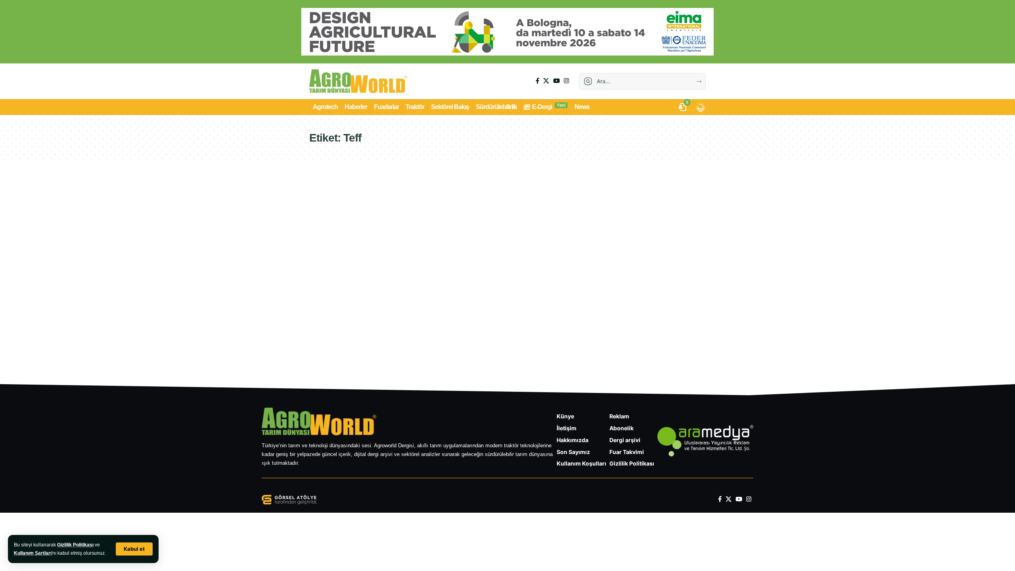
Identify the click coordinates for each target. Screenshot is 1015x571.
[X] (546, 81)
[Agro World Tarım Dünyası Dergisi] (358, 81)
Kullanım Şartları (33, 553)
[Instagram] (566, 81)
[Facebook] (537, 81)
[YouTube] (556, 81)
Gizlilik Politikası (75, 545)
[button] (134, 549)
